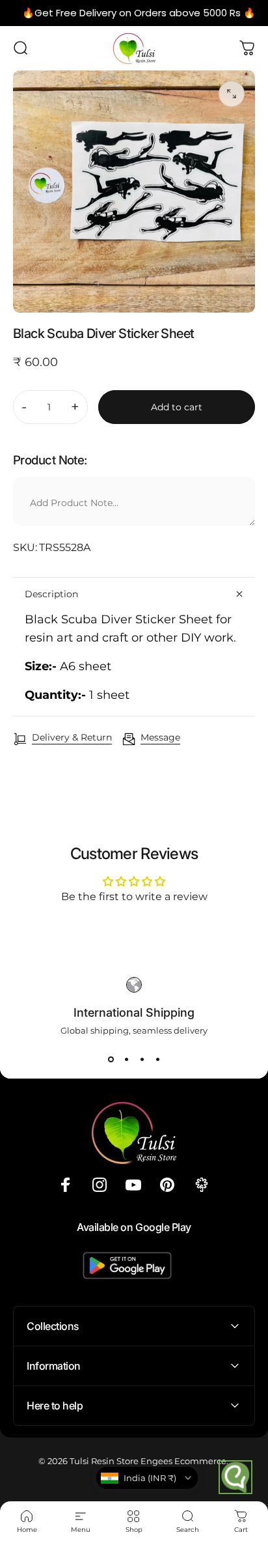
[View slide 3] (142, 1059)
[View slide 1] (110, 1059)
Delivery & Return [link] (72, 737)
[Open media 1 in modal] (232, 94)
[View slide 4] (157, 1059)
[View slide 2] (126, 1059)
